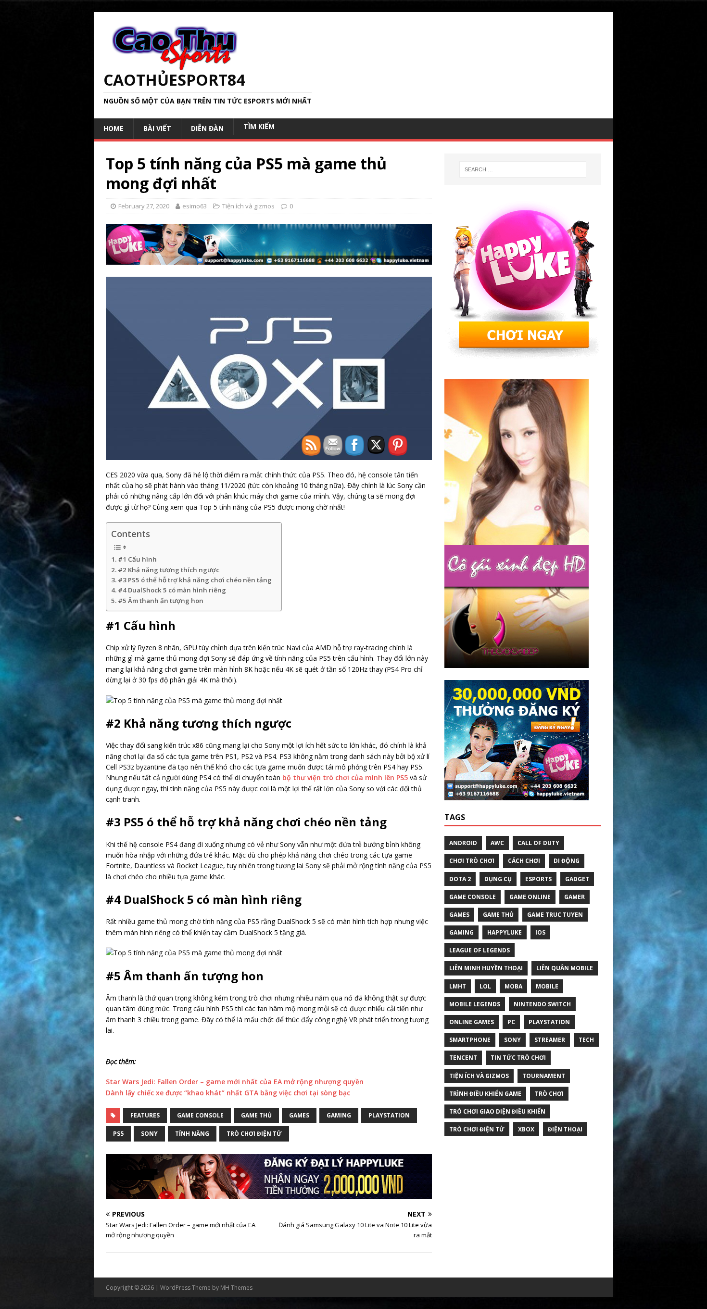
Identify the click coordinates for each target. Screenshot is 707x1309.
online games (471, 1022)
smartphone (470, 1040)
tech (586, 1040)
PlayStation (549, 1022)
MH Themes (236, 1287)
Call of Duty (538, 843)
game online (530, 897)
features (145, 1115)
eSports (538, 879)
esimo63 (194, 206)
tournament (543, 1076)
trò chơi (549, 1094)
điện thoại (565, 1129)
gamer (574, 897)
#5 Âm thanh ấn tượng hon (160, 600)
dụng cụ (498, 879)
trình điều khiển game (485, 1094)
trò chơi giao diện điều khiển (497, 1111)
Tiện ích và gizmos (248, 206)
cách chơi (524, 861)
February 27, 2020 (143, 206)
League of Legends (479, 950)
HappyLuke (504, 932)
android (463, 843)
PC (511, 1022)
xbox (526, 1129)
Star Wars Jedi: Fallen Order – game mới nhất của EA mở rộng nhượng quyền (235, 1081)
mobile (547, 986)
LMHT (457, 986)
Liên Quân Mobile (564, 968)
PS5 (118, 1133)
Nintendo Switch (542, 1004)
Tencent (463, 1057)
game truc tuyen (555, 915)
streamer (549, 1040)
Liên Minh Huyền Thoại (486, 968)
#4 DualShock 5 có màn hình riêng (172, 590)
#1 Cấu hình (137, 559)
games (459, 915)
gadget (577, 879)
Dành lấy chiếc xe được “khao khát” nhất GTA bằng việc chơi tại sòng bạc (228, 1092)
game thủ (256, 1115)
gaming (461, 932)
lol (485, 986)
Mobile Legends (474, 1004)
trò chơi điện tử (254, 1133)
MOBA (513, 986)
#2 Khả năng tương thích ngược (168, 569)
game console (200, 1115)
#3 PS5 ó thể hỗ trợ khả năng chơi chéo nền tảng (195, 580)
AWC (497, 843)
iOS (540, 932)
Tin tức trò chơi (518, 1057)
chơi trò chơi (471, 861)
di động (567, 861)
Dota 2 (460, 879)
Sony (149, 1133)
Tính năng (192, 1133)
